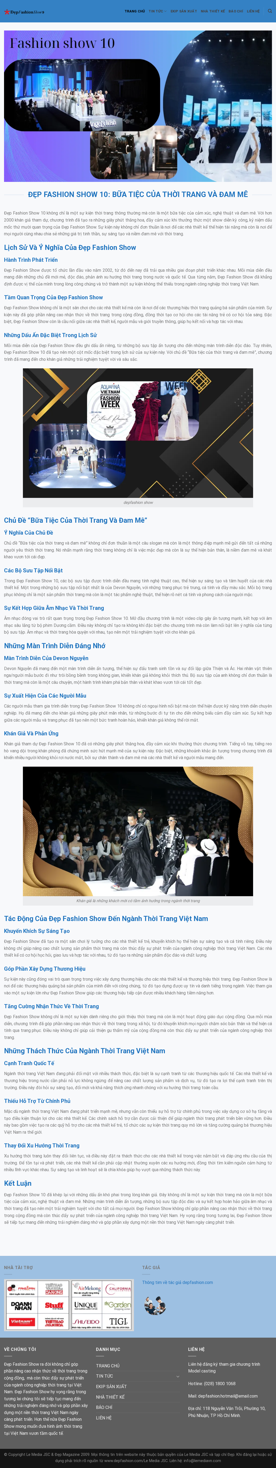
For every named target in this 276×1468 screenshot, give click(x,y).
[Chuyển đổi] (178, 1376)
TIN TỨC (156, 11)
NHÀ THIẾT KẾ (213, 11)
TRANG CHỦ (135, 11)
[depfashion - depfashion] (27, 11)
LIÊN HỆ (253, 11)
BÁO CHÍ (236, 11)
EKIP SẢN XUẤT (184, 11)
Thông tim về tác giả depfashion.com (177, 1282)
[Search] (270, 11)
